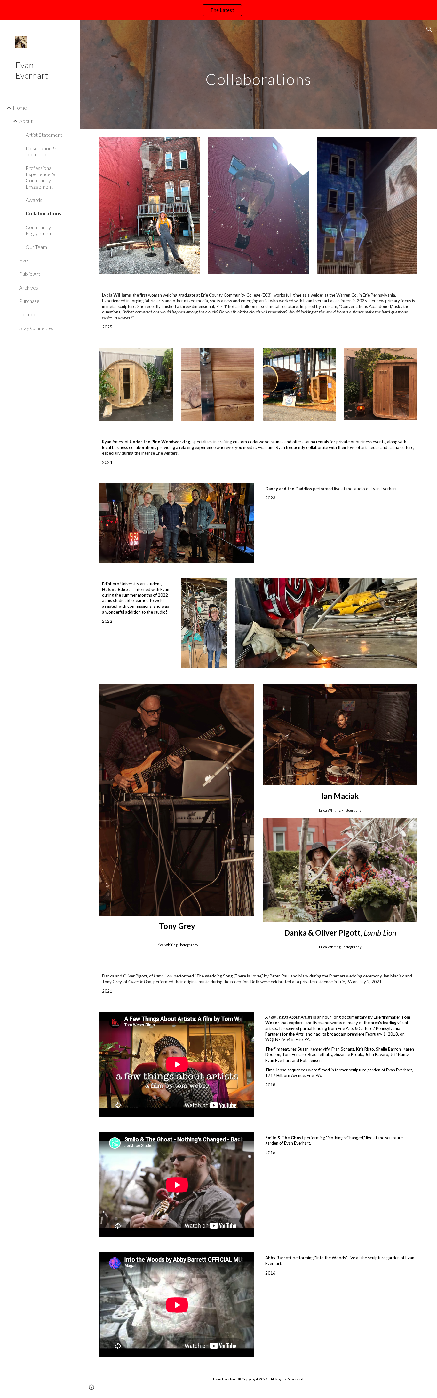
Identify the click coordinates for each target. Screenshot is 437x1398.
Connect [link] (28, 314)
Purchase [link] (29, 301)
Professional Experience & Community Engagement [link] (40, 177)
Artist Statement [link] (44, 135)
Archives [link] (28, 287)
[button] (429, 29)
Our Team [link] (36, 247)
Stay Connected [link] (37, 328)
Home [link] (20, 107)
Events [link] (27, 260)
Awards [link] (34, 200)
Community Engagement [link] (39, 230)
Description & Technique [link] (41, 151)
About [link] (26, 121)
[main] (259, 74)
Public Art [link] (29, 274)
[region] (218, 10)
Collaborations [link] (43, 213)
